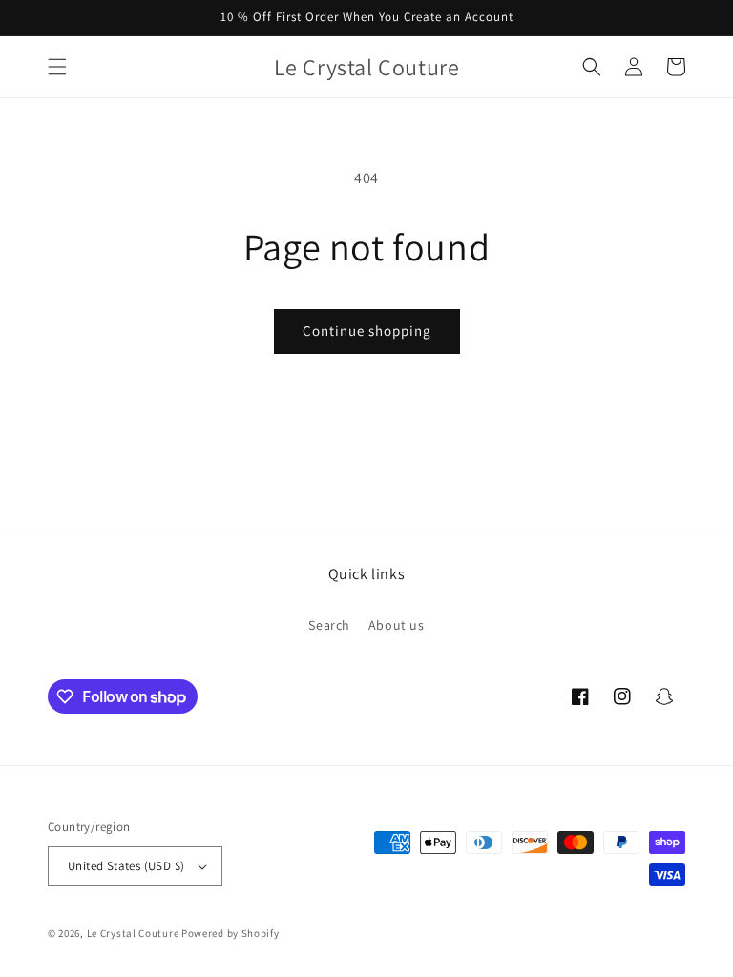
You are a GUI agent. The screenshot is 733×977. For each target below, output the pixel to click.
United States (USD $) (126, 866)
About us (396, 625)
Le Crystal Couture (133, 933)
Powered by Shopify (230, 933)
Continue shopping (367, 331)
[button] (57, 67)
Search (329, 625)
